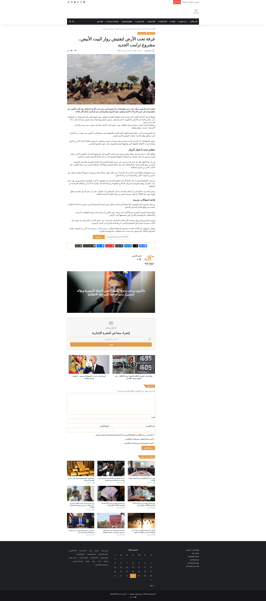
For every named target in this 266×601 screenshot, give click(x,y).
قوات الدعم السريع (78, 561)
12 (139, 567)
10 (151, 567)
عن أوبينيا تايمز (194, 559)
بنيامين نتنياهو (73, 557)
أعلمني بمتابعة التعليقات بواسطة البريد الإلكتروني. (139, 439)
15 (121, 567)
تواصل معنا (195, 553)
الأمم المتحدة (82, 550)
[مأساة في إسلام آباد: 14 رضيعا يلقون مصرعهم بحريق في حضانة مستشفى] (111, 520)
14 (127, 567)
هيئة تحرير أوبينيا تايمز (192, 566)
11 (145, 567)
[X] (137, 259)
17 (151, 571)
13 (133, 567)
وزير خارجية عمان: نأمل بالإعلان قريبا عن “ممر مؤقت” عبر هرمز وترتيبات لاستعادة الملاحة (82, 505)
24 (151, 576)
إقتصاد (173, 21)
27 (133, 576)
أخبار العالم (194, 21)
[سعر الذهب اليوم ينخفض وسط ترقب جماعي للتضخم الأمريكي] (80, 468)
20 (133, 571)
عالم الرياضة (163, 21)
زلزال (93, 561)
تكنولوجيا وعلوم (127, 21)
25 (145, 576)
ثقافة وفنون (151, 21)
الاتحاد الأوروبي (72, 550)
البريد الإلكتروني (150, 426)
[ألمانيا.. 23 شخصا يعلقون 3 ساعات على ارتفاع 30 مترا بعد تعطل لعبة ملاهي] (141, 520)
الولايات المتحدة (83, 557)
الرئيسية (151, 29)
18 (145, 571)
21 (127, 571)
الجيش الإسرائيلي (103, 554)
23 (115, 571)
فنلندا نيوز (100, 21)
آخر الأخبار (144, 29)
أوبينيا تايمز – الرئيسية (192, 550)
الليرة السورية (104, 557)
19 (139, 571)
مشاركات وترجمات (113, 21)
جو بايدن (105, 561)
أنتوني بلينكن (104, 550)
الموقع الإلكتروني (104, 426)
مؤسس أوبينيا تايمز (193, 563)
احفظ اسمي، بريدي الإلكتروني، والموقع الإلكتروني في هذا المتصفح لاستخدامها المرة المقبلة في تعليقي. (124, 435)
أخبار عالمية (142, 33)
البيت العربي (140, 21)
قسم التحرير (148, 50)
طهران (87, 561)
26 (139, 576)
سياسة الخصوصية (193, 556)
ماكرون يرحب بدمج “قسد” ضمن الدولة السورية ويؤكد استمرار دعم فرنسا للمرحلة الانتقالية (111, 292)
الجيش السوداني (91, 554)
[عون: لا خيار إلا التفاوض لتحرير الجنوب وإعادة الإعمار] (141, 468)
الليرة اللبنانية (94, 557)
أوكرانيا (96, 550)
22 (121, 571)
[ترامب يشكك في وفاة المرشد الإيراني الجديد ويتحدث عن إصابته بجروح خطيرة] (111, 468)
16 (115, 567)
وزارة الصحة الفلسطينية (101, 565)
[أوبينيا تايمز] (196, 11)
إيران (90, 550)
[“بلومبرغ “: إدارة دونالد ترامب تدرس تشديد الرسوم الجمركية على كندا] (80, 520)
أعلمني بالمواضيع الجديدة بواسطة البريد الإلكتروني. (138, 443)
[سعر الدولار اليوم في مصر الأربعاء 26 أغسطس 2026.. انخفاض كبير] (141, 493)
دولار (99, 561)
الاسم (153, 417)
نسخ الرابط (98, 237)
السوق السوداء (80, 554)
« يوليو (152, 585)
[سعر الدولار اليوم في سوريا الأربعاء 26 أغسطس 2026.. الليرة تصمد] (111, 493)
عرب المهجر (183, 21)
